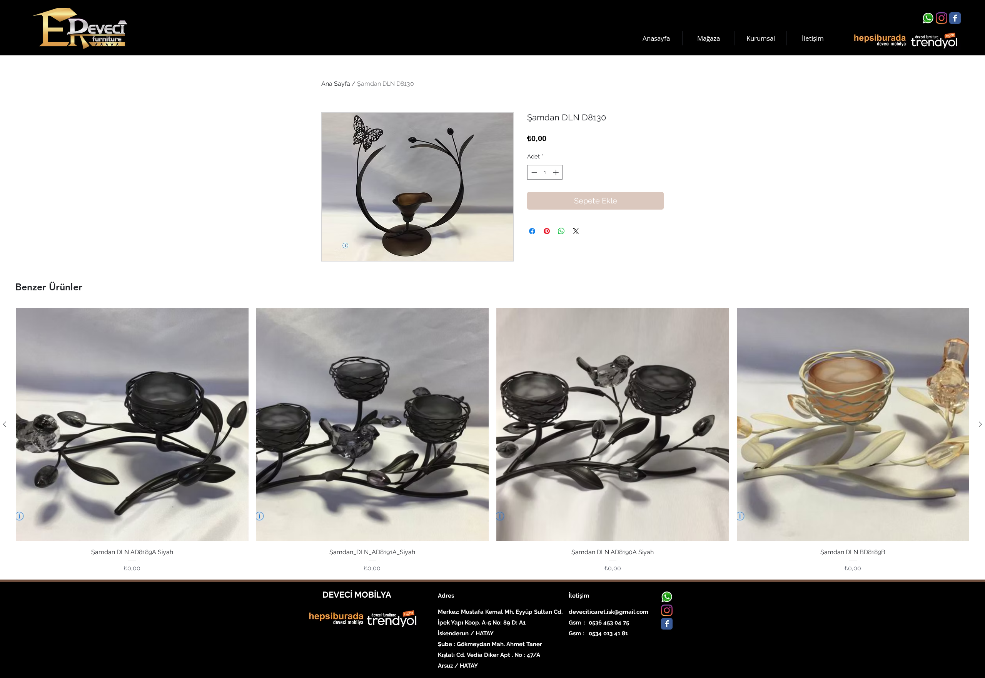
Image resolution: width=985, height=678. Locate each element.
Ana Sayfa (335, 83)
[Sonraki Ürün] (980, 424)
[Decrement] (533, 172)
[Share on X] (576, 231)
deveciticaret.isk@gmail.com (608, 611)
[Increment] (556, 172)
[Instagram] (941, 18)
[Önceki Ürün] (4, 424)
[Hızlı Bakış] (132, 424)
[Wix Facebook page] (955, 18)
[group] (492, 440)
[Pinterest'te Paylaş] (546, 231)
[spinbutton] (545, 172)
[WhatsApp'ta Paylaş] (561, 231)
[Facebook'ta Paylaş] (532, 231)
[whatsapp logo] (928, 18)
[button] (760, 38)
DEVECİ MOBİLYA (356, 595)
